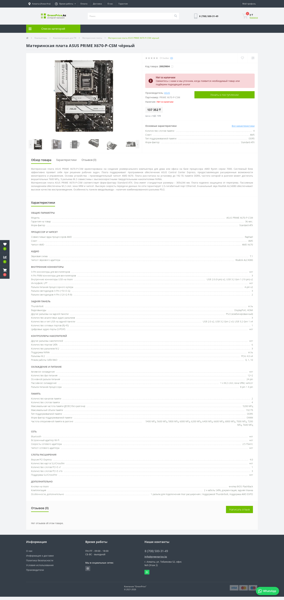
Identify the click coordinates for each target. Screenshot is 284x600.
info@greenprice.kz (155, 556)
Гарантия (123, 3)
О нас (110, 3)
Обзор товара (41, 160)
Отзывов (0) (89, 160)
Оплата (83, 3)
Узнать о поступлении (224, 95)
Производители (35, 569)
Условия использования (40, 565)
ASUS (167, 92)
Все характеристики (243, 125)
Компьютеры (41, 38)
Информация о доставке (40, 555)
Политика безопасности (39, 560)
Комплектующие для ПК (64, 38)
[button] (65, 4)
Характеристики (66, 160)
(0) (171, 58)
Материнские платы (92, 38)
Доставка (97, 3)
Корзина (254, 17)
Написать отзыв (239, 509)
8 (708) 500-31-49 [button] (156, 551)
